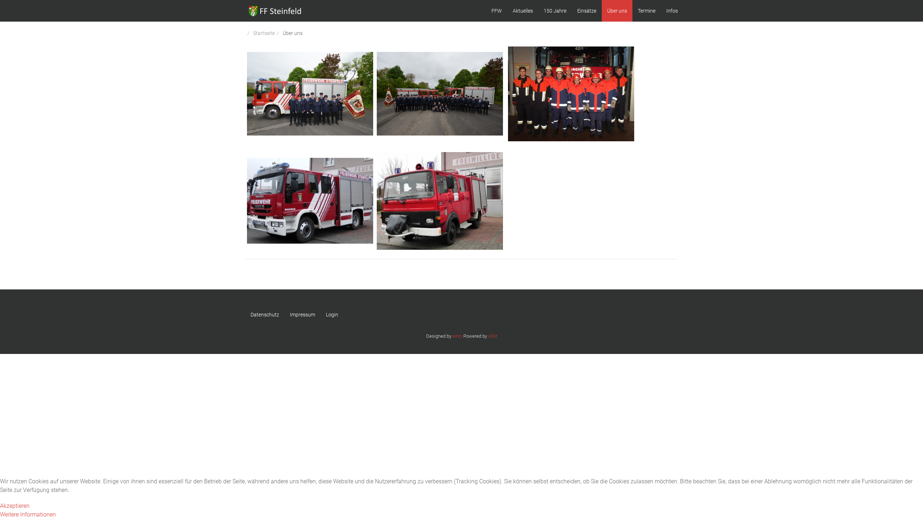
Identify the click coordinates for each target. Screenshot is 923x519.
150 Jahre (555, 11)
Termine (646, 11)
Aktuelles (523, 11)
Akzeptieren (15, 505)
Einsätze (586, 11)
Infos (672, 11)
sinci (457, 336)
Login (332, 315)
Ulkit (492, 336)
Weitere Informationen (28, 514)
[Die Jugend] (571, 93)
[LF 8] (440, 200)
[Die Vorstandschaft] (310, 93)
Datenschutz (265, 315)
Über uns (617, 11)
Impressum (302, 315)
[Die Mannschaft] (440, 93)
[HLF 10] (310, 200)
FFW (496, 11)
